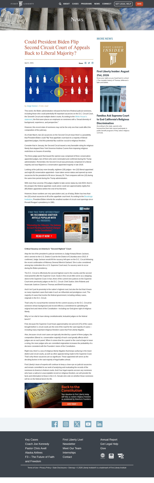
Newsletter (69, 443)
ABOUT (66, 4)
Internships (69, 452)
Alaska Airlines (34, 452)
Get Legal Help (109, 443)
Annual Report (108, 439)
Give (103, 448)
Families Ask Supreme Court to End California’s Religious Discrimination (113, 119)
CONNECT (106, 4)
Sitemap (71, 468)
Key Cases (31, 439)
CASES (75, 4)
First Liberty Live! (73, 439)
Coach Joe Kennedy (37, 443)
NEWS (97, 4)
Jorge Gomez (32, 106)
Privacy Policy (45, 468)
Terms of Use (33, 468)
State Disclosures (60, 468)
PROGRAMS (86, 4)
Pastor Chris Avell (35, 448)
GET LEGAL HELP (123, 4)
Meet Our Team (72, 448)
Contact (67, 456)
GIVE (139, 4)
